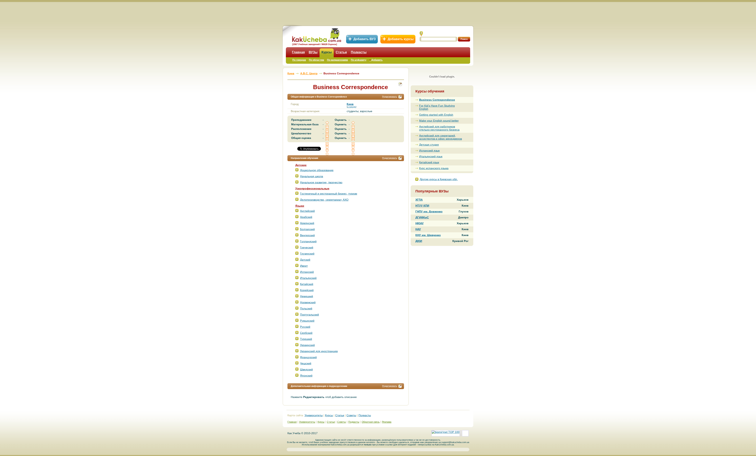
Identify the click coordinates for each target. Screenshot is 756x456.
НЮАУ (419, 223)
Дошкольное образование (317, 170)
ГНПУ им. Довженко (429, 211)
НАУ (418, 229)
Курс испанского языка (433, 168)
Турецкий (306, 339)
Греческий (306, 247)
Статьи (341, 52)
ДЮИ (418, 241)
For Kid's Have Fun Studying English (437, 107)
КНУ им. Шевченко (428, 235)
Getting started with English (436, 114)
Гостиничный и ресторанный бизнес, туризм (328, 193)
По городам (299, 60)
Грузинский (307, 253)
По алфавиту (358, 60)
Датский (305, 259)
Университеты (314, 415)
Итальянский (308, 278)
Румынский (307, 320)
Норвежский (308, 302)
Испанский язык (429, 150)
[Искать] (421, 33)
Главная (298, 52)
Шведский (306, 369)
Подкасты (359, 52)
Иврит (304, 265)
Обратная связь (371, 422)
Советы (351, 415)
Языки (299, 205)
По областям (316, 60)
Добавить (376, 60)
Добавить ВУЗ (364, 39)
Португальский (309, 314)
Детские (301, 165)
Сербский (306, 332)
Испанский (307, 271)
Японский (306, 375)
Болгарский (307, 229)
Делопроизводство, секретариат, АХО (324, 199)
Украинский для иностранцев (319, 351)
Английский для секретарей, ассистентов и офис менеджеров (440, 137)
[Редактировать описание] (400, 96)
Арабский (306, 217)
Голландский (308, 241)
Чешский (305, 363)
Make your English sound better (439, 120)
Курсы (326, 52)
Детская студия (429, 144)
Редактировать (389, 96)
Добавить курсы (401, 39)
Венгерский (307, 235)
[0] (327, 147)
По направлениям (337, 60)
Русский (305, 326)
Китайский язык (429, 162)
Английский (307, 210)
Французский (308, 357)
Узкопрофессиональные (312, 188)
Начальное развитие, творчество (321, 182)
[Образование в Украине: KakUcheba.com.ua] (316, 34)
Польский (306, 308)
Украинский (307, 345)
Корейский (307, 290)
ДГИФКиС (422, 217)
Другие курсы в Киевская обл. (439, 179)
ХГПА (419, 199)
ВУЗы (313, 52)
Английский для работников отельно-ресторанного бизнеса (439, 128)
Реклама (386, 422)
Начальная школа (311, 176)
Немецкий (306, 296)
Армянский (307, 223)
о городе (351, 107)
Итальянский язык (430, 156)
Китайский (306, 284)
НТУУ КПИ (422, 205)
